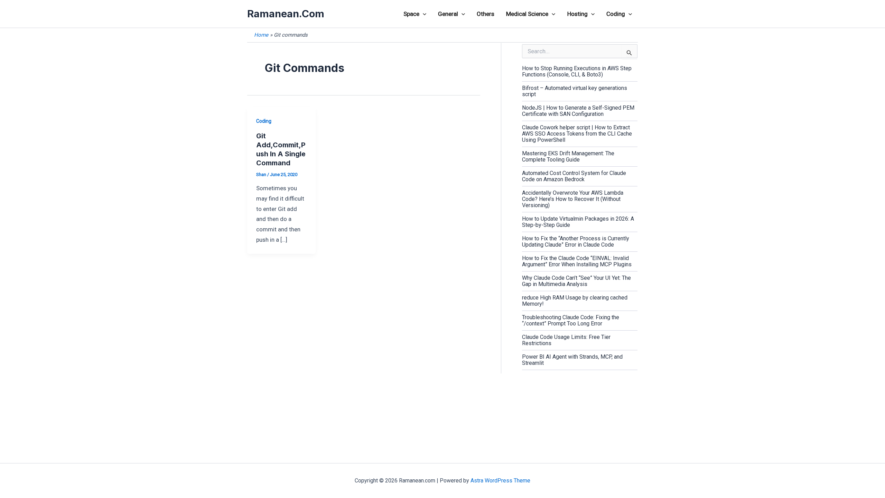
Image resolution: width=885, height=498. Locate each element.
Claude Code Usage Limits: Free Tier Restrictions (566, 340)
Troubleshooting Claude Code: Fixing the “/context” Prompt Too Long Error (570, 320)
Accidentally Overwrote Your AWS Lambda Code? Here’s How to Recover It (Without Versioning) (572, 199)
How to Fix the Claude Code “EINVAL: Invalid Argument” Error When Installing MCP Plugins (577, 261)
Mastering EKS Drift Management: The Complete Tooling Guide (568, 156)
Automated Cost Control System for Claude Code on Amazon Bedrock (574, 176)
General (448, 13)
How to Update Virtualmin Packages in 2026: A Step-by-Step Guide (578, 221)
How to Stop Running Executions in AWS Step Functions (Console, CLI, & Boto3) (577, 71)
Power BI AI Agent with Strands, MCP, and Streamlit (572, 359)
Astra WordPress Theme (500, 480)
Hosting (577, 13)
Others (485, 13)
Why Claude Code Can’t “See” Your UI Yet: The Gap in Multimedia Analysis (576, 281)
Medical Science (527, 13)
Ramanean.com (285, 14)
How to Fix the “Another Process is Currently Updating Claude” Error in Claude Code (575, 241)
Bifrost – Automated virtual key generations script (574, 91)
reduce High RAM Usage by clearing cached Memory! (574, 300)
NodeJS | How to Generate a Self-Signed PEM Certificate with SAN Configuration (578, 110)
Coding (615, 13)
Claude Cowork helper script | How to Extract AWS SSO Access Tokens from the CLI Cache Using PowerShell (577, 133)
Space (411, 13)
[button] (422, 14)
